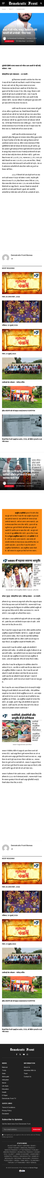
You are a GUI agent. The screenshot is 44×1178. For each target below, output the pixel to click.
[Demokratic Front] (23, 3)
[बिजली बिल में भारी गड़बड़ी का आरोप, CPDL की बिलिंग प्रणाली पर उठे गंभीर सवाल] (22, 425)
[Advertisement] (22, 221)
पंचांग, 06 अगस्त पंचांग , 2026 (11, 297)
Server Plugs (34, 1167)
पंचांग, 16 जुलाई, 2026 (9, 354)
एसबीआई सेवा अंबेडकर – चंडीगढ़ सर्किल (13, 382)
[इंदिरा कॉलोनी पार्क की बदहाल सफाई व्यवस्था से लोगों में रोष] (22, 397)
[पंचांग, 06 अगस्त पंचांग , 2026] (22, 283)
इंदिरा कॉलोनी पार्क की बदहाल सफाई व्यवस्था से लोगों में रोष (18, 411)
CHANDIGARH (9, 41)
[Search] (41, 3)
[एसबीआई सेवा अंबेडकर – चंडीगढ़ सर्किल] (22, 368)
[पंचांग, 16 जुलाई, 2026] (22, 340)
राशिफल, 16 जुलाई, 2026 (10, 325)
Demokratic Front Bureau (16, 38)
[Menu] (3, 3)
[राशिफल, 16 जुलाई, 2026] (22, 312)
